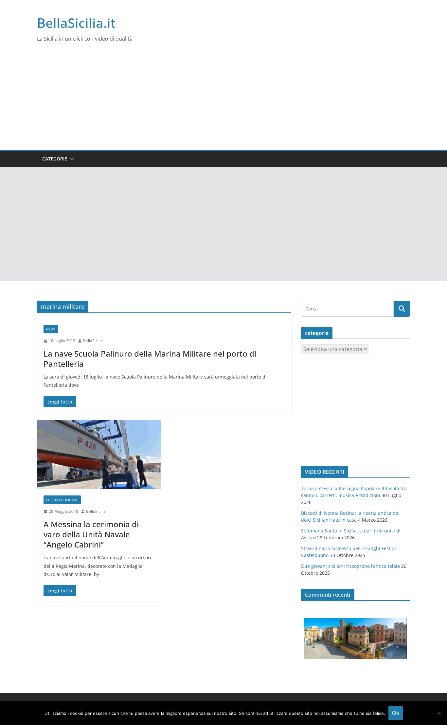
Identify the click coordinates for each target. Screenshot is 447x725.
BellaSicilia (93, 341)
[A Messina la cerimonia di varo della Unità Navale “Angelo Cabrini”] (99, 454)
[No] (439, 713)
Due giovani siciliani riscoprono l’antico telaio (350, 566)
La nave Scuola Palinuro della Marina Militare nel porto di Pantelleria (150, 358)
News (50, 329)
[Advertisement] (223, 100)
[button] (70, 158)
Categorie (54, 159)
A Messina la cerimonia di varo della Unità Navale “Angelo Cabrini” (91, 534)
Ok (395, 712)
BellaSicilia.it (76, 23)
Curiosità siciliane (62, 499)
